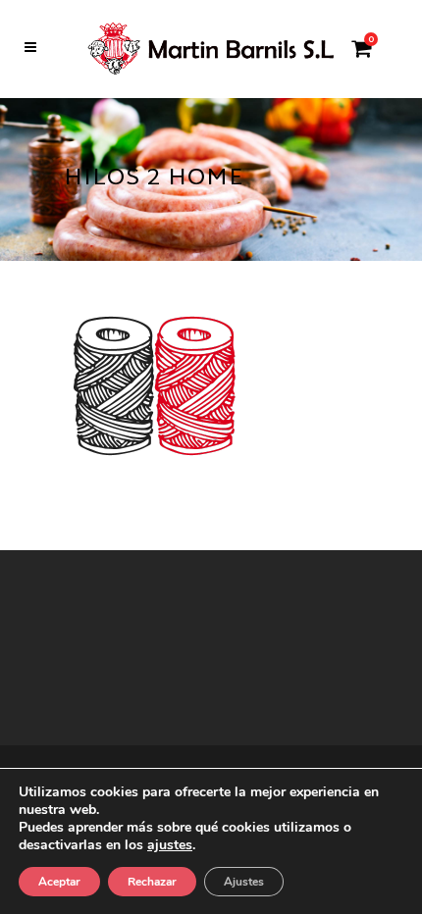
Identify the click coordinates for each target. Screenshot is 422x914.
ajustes (169, 845)
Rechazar (152, 881)
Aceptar (59, 881)
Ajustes (244, 881)
